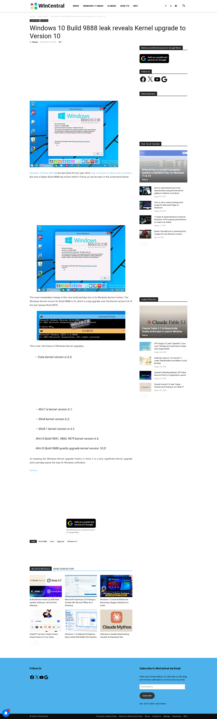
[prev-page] (31, 643)
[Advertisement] (81, 67)
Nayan (35, 42)
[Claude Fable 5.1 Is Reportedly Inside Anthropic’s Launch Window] (163, 322)
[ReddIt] (84, 92)
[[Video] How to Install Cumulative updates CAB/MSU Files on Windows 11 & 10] (163, 166)
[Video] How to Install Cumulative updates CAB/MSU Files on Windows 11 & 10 (163, 172)
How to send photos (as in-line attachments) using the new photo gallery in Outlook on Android (168, 190)
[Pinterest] (64, 92)
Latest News (43, 16)
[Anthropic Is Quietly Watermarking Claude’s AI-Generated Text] (116, 621)
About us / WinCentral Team (130, 716)
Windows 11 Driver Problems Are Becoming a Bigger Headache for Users (114, 602)
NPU (135, 5)
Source (33, 470)
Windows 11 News (93, 5)
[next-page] (36, 643)
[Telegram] (91, 92)
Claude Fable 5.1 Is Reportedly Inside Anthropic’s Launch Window (162, 330)
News (76, 5)
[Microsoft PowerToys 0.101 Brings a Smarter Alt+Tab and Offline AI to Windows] (81, 586)
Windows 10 (36, 173)
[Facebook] (166, 6)
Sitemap (166, 716)
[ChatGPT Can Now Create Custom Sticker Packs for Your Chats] (46, 621)
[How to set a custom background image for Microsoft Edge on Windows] (145, 205)
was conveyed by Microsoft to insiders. (111, 173)
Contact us (156, 716)
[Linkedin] (78, 92)
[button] (183, 6)
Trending (44, 21)
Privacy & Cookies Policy (106, 716)
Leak (52, 541)
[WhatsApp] (71, 92)
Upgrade (60, 541)
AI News (111, 5)
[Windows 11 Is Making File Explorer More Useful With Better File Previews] (81, 621)
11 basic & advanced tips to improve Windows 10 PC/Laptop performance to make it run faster (170, 219)
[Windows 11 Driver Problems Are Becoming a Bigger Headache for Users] (116, 586)
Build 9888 (43, 541)
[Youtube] (176, 6)
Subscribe (147, 695)
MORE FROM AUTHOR (63, 569)
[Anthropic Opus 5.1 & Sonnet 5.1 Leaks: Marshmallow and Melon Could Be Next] (145, 360)
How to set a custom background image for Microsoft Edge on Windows (168, 205)
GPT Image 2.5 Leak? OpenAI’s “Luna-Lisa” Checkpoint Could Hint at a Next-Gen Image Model (170, 346)
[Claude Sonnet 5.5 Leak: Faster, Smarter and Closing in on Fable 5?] (145, 387)
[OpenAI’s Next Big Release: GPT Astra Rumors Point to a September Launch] (145, 375)
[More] (98, 92)
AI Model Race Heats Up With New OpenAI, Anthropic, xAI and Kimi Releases (44, 602)
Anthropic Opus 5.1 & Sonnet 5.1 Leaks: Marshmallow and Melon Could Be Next (170, 360)
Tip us (147, 716)
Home (32, 16)
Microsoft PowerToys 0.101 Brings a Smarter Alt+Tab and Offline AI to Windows (80, 602)
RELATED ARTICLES (40, 569)
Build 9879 (48, 173)
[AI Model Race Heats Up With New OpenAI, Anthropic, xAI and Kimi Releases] (46, 586)
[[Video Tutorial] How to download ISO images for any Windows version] (145, 234)
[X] (171, 6)
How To (124, 5)
